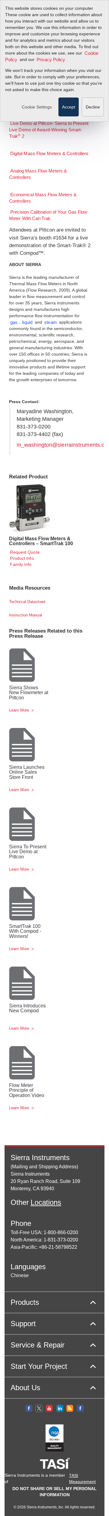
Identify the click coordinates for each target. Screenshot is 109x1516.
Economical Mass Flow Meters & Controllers (43, 198)
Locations (46, 1202)
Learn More (19, 710)
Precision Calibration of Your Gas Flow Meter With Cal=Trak (48, 215)
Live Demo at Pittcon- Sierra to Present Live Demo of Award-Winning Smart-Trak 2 (49, 130)
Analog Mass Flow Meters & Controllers (38, 174)
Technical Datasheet (27, 601)
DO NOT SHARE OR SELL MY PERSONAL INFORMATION (54, 1491)
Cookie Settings (37, 107)
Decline (93, 107)
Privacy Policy (51, 59)
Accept (68, 107)
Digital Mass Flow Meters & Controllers (49, 153)
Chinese (20, 1275)
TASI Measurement (82, 1478)
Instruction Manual (25, 615)
